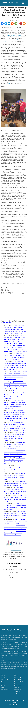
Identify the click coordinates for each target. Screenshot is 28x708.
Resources (4, 689)
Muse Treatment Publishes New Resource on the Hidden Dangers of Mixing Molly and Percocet (15, 527)
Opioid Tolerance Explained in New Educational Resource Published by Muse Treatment (15, 483)
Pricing (3, 681)
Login (15, 693)
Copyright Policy (19, 681)
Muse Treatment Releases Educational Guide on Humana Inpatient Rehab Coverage (15, 521)
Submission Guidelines (17, 686)
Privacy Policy (18, 677)
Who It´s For (5, 679)
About (3, 683)
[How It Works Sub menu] (10, 678)
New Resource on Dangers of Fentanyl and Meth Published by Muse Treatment (15, 533)
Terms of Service (19, 679)
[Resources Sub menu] (9, 689)
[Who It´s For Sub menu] (10, 680)
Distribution (4, 685)
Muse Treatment (7, 322)
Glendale (8, 83)
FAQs (15, 683)
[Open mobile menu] (23, 3)
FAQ (2, 687)
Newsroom (17, 691)
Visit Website (14, 577)
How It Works (5, 677)
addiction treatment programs (15, 35)
